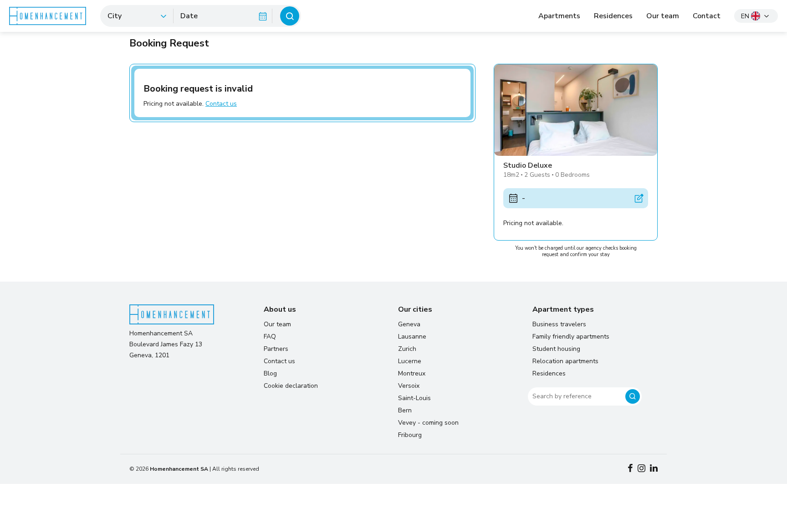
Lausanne (412, 336)
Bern (405, 410)
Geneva (409, 324)
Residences (613, 16)
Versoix (408, 385)
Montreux (411, 373)
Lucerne (409, 361)
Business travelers (559, 324)
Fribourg (410, 435)
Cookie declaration (291, 385)
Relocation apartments (565, 361)
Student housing (556, 348)
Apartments (559, 16)
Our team (662, 16)
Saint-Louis (414, 398)
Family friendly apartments (570, 336)
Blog (270, 373)
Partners (276, 348)
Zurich (407, 348)
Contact (707, 16)
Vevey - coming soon (428, 422)
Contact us (221, 103)
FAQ (270, 336)
